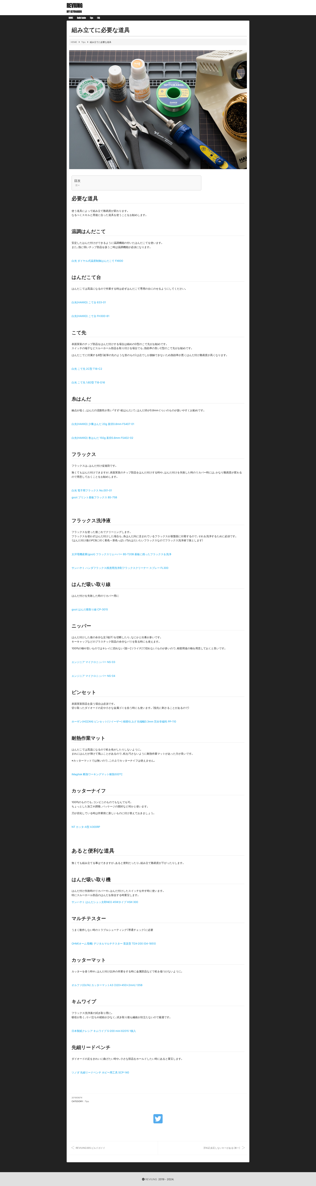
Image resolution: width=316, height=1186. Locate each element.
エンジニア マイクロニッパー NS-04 (93, 676)
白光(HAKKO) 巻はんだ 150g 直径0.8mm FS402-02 (102, 438)
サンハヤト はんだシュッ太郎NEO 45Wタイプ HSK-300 (105, 902)
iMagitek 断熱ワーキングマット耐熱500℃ (97, 774)
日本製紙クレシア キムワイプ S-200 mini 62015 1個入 (104, 1031)
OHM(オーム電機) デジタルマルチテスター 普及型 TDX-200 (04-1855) (114, 943)
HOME (71, 17)
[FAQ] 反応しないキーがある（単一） (222, 1148)
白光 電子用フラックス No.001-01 (92, 490)
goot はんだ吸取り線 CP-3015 (90, 609)
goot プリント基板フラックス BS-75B (94, 497)
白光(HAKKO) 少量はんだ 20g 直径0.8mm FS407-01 (103, 424)
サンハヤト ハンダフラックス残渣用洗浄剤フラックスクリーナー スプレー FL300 (120, 568)
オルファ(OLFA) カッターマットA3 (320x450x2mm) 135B (107, 985)
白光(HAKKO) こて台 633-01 (89, 302)
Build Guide (81, 17)
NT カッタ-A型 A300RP (86, 827)
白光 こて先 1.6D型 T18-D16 (88, 382)
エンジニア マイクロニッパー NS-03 (93, 662)
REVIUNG (75, 5)
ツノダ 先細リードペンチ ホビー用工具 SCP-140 (100, 1072)
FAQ (98, 17)
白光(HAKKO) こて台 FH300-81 (90, 316)
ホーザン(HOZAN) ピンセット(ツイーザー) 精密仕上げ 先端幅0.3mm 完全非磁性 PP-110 (124, 721)
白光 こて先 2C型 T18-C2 (87, 369)
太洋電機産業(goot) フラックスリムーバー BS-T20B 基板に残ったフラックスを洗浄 (121, 554)
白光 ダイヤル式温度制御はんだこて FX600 (97, 261)
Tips (91, 17)
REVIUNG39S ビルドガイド (90, 1148)
